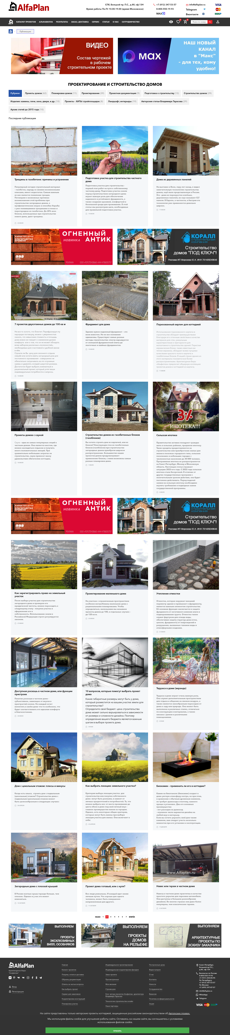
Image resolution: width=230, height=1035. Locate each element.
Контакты (153, 979)
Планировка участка (70, 1004)
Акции (151, 1004)
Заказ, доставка (80, 22)
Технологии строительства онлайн (119, 1001)
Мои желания (111, 984)
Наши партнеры (112, 1006)
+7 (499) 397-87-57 (207, 987)
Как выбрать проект (70, 989)
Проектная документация (124, 93)
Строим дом (110, 989)
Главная (65, 965)
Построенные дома (157, 965)
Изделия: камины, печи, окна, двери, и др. (35, 101)
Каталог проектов (26, 22)
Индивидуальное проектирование (119, 965)
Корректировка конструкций (73, 999)
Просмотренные (112, 979)
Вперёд (132, 917)
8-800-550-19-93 (165, 9)
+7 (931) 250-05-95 (207, 978)
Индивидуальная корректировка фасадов (122, 970)
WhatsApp (203, 995)
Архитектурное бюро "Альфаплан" (17, 972)
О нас (116, 22)
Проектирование (93, 93)
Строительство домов (198, 93)
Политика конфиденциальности (161, 999)
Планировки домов (64, 93)
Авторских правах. (179, 1013)
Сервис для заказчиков (71, 994)
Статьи (105, 22)
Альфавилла (46, 22)
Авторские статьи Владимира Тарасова (164, 101)
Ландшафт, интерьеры (122, 101)
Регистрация (18, 991)
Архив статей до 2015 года (27, 109)
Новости (152, 984)
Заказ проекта (111, 974)
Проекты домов (35, 93)
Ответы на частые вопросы (73, 984)
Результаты (62, 22)
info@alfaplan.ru (197, 4)
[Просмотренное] (171, 22)
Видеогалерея (155, 970)
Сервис (95, 22)
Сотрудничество (131, 22)
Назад (97, 917)
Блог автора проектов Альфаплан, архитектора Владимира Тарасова (125, 995)
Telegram (203, 998)
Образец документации (71, 979)
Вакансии (152, 994)
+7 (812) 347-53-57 (166, 4)
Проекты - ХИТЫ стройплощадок (84, 101)
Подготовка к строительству (162, 93)
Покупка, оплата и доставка (73, 974)
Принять (117, 1031)
